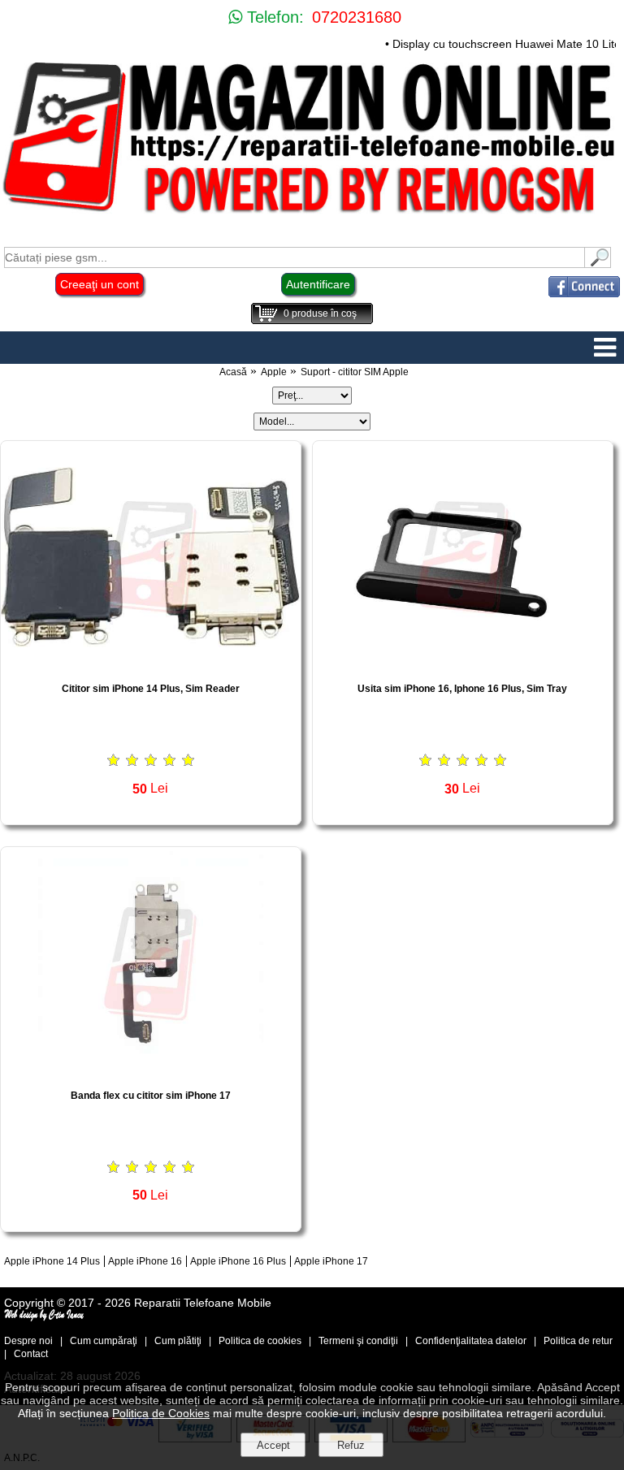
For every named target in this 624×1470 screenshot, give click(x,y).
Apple (274, 372)
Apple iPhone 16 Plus (238, 1261)
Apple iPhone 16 (145, 1261)
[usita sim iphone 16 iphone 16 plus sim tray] (463, 665)
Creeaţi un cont (99, 284)
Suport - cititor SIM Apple (355, 372)
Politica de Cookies (161, 1413)
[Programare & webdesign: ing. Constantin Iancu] (44, 1317)
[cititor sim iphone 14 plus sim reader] (151, 665)
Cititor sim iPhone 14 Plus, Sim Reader (151, 688)
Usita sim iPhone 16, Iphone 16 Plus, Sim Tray (462, 688)
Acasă (233, 372)
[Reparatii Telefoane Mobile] (312, 215)
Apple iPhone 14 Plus (52, 1261)
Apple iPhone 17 (331, 1261)
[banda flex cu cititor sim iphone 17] (151, 1072)
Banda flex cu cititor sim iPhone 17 (151, 1095)
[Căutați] (598, 263)
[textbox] (294, 257)
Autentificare (318, 284)
